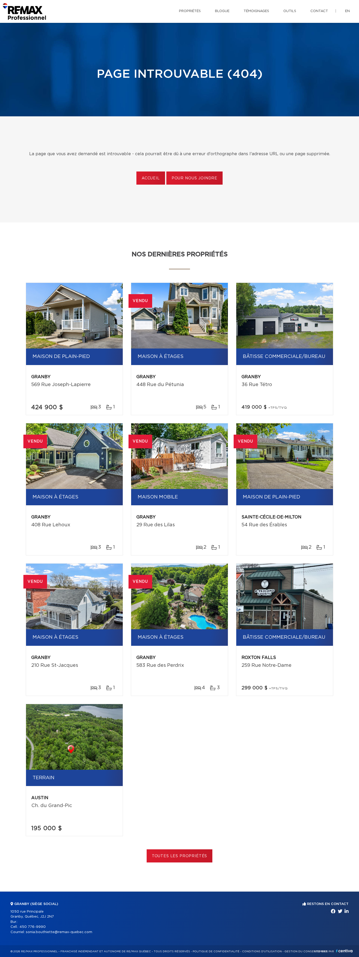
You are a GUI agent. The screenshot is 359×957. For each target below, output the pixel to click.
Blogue (222, 11)
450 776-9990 (32, 927)
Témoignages (256, 11)
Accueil (151, 178)
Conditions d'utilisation (262, 951)
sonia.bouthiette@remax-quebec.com (59, 932)
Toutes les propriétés (179, 856)
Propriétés (190, 11)
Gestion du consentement (305, 951)
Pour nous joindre (194, 178)
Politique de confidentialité (216, 951)
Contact (319, 11)
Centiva (344, 951)
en (347, 11)
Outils (289, 11)
